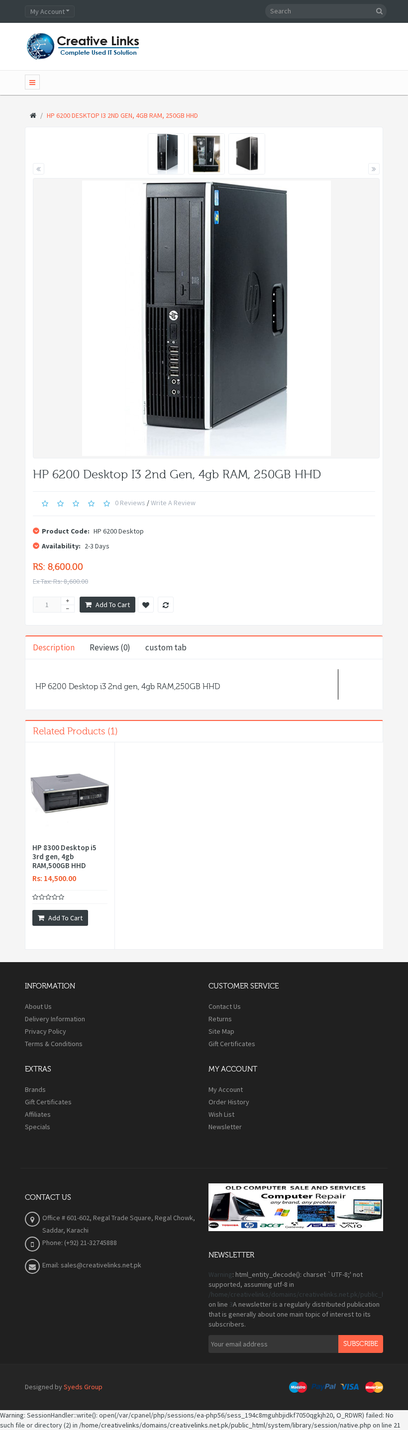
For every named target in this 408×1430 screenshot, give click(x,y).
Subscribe (360, 1344)
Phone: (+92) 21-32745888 (79, 1242)
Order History (228, 1101)
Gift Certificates (231, 1043)
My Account (225, 1089)
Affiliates (38, 1114)
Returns (220, 1018)
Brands (35, 1089)
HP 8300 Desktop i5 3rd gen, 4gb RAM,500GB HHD (64, 856)
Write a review (173, 503)
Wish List (221, 1114)
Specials (37, 1126)
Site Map (221, 1031)
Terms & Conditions (54, 1043)
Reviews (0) (110, 647)
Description (54, 647)
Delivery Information (55, 1018)
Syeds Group (83, 1386)
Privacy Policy (45, 1031)
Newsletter (225, 1126)
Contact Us (224, 1006)
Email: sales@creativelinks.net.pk (91, 1264)
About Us (38, 1006)
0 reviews (130, 503)
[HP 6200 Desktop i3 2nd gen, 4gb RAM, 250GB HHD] (166, 154)
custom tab (166, 647)
